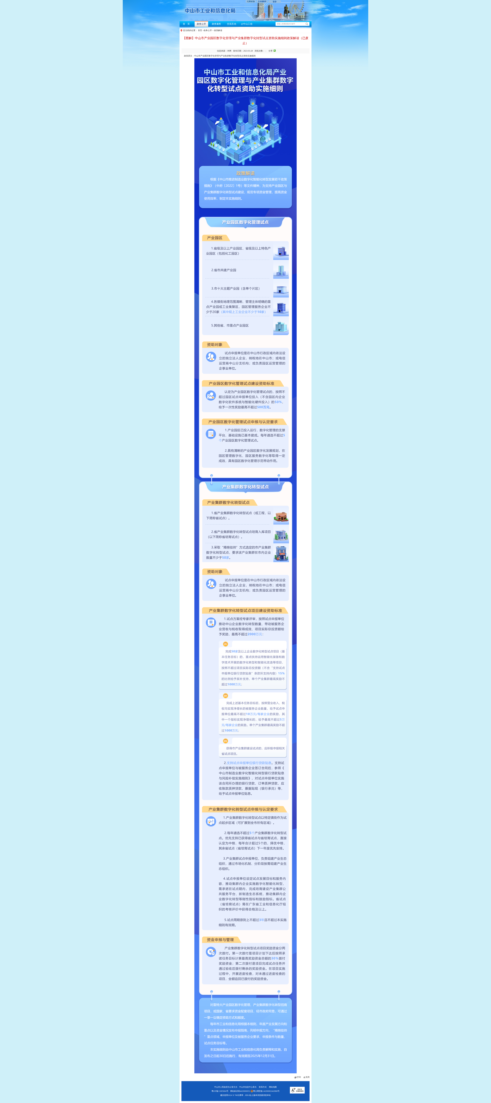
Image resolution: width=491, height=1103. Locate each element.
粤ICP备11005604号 (219, 1091)
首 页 (186, 24)
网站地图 (273, 1087)
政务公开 (201, 24)
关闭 (307, 1077)
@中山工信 (246, 24)
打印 (299, 1077)
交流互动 (231, 24)
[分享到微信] (275, 51)
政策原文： (220, 56)
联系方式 (263, 1087)
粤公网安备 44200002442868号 (266, 1091)
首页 (200, 30)
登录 (275, 2)
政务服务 (216, 24)
